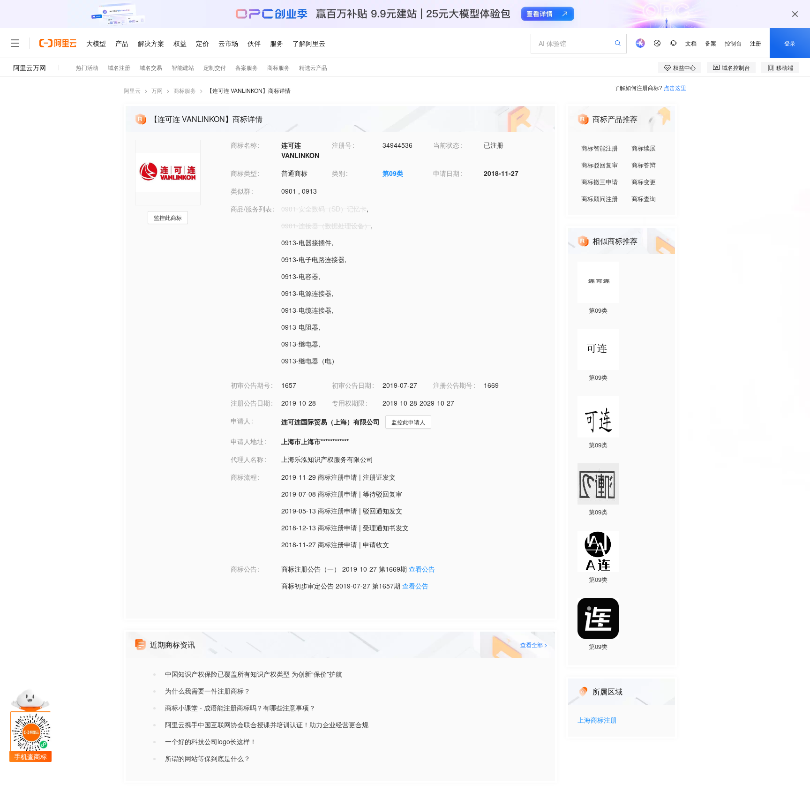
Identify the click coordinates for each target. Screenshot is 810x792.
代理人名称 (247, 459)
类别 (338, 173)
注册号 (342, 145)
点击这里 (675, 87)
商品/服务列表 (251, 208)
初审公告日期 (351, 385)
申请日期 (446, 173)
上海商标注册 (597, 720)
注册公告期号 (452, 385)
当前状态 (446, 145)
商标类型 (244, 173)
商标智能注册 (599, 147)
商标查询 (643, 198)
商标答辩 (643, 164)
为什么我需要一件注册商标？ (207, 690)
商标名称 (244, 145)
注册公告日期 (250, 402)
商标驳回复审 (599, 164)
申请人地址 (247, 441)
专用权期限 (348, 402)
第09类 (392, 173)
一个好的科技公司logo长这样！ (210, 741)
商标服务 (184, 90)
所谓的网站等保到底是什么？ (207, 758)
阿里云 (132, 90)
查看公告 (422, 568)
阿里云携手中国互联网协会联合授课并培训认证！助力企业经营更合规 (266, 724)
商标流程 (244, 477)
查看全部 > (534, 645)
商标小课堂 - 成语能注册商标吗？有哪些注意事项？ (240, 707)
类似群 (240, 191)
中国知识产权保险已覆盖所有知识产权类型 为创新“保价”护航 (253, 674)
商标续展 (643, 147)
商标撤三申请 (599, 181)
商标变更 (643, 181)
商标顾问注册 (599, 198)
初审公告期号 (250, 385)
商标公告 (244, 568)
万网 (157, 90)
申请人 (240, 420)
